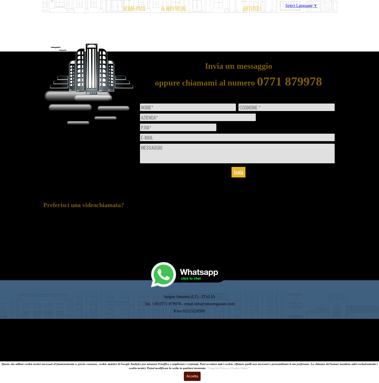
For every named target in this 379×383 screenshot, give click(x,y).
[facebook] (105, 244)
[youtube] (91, 244)
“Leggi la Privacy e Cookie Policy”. (228, 368)
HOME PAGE (134, 8)
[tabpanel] (90, 215)
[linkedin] (76, 244)
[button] (189, 261)
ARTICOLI (252, 8)
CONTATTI (213, 8)
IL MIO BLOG (173, 8)
